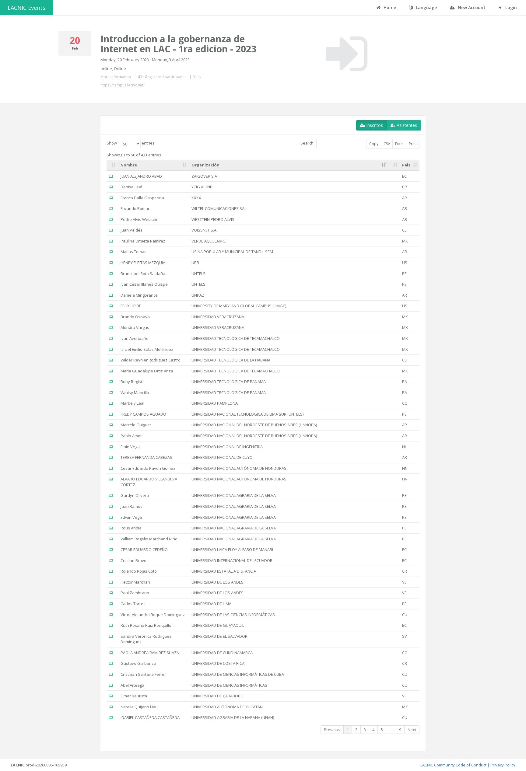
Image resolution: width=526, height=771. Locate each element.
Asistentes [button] (406, 125)
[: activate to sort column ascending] (112, 165)
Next (412, 729)
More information (115, 76)
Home (389, 7)
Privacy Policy (502, 765)
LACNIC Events (26, 7)
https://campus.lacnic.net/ (122, 85)
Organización (205, 165)
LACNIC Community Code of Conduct (453, 765)
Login (510, 7)
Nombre (129, 165)
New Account (471, 7)
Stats (196, 76)
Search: (307, 143)
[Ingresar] (346, 54)
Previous (332, 729)
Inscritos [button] (374, 125)
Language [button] (426, 7)
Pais (406, 165)
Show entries (131, 143)
